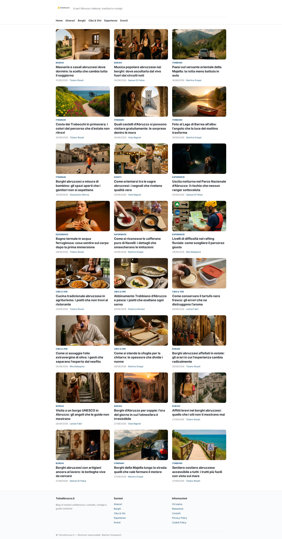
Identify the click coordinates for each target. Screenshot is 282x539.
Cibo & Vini (94, 20)
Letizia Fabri (192, 309)
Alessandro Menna (79, 194)
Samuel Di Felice (136, 80)
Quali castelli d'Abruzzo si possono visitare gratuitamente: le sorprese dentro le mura (140, 128)
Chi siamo (177, 504)
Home (59, 20)
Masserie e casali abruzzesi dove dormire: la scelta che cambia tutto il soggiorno (82, 71)
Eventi (124, 20)
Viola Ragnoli (134, 137)
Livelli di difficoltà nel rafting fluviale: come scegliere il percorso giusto (198, 243)
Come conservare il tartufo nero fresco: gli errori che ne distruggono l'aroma (196, 300)
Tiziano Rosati (77, 80)
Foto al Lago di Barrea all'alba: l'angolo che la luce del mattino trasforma (195, 128)
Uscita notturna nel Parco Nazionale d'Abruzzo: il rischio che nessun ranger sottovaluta (199, 186)
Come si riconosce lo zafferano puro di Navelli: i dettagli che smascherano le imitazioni (137, 243)
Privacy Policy (179, 517)
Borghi (82, 20)
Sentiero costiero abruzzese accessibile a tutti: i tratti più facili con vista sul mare (197, 472)
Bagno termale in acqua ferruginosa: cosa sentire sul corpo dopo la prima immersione (82, 243)
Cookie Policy (179, 522)
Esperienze (110, 20)
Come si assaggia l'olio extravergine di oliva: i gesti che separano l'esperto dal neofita (79, 357)
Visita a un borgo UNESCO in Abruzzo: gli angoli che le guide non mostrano (82, 415)
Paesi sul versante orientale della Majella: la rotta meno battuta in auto (196, 71)
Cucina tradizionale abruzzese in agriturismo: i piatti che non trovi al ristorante (82, 300)
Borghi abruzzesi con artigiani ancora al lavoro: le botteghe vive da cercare (80, 472)
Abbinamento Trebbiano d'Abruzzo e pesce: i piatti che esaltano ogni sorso (140, 300)
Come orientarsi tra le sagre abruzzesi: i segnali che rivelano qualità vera (138, 186)
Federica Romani (136, 309)
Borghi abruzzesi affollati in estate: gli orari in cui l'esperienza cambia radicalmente (198, 357)
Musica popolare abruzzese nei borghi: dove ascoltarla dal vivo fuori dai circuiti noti (137, 71)
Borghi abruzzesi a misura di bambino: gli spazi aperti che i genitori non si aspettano (78, 186)
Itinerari (70, 20)
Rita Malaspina (193, 252)
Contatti (176, 513)
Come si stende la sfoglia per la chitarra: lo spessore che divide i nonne (138, 357)
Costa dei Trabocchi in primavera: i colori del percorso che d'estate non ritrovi (83, 128)
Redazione (177, 508)
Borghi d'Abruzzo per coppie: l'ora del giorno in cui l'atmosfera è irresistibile (139, 415)
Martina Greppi (193, 80)
